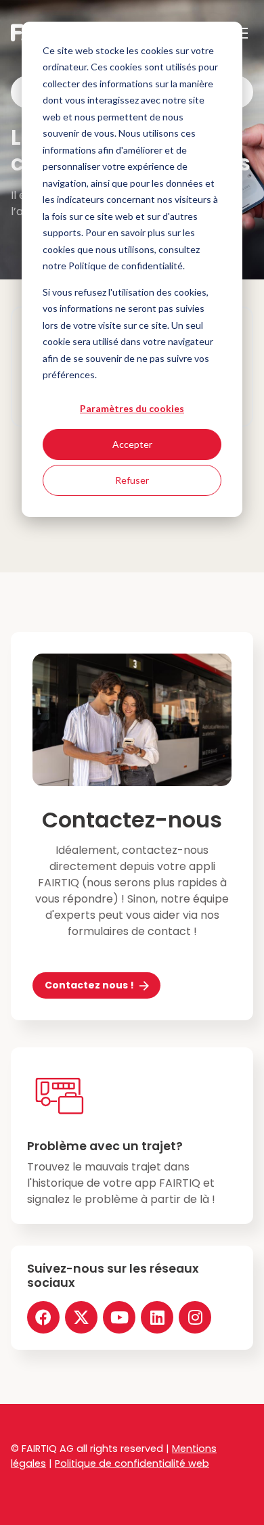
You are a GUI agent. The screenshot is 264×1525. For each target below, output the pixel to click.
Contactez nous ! (89, 985)
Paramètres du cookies (132, 408)
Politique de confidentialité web (132, 1463)
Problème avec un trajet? (105, 1146)
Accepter (132, 444)
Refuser (132, 480)
